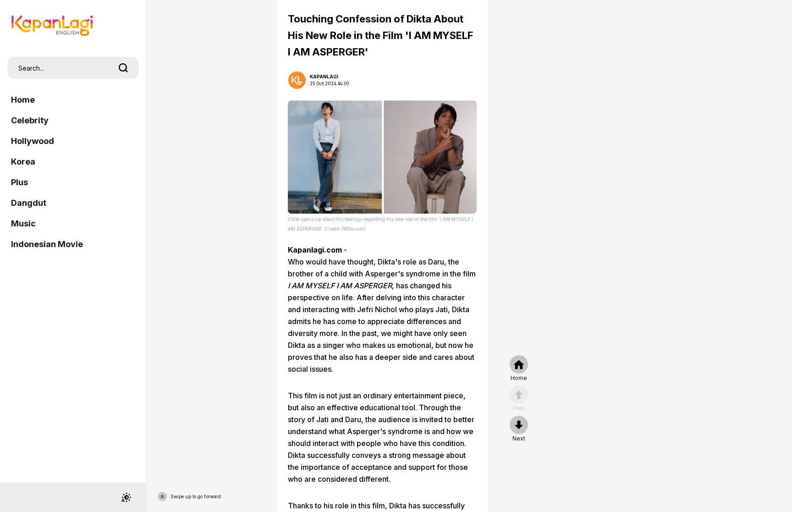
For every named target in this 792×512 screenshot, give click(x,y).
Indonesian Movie (47, 244)
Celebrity (30, 120)
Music (23, 223)
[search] (123, 68)
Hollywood (32, 141)
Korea (23, 161)
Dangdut (28, 203)
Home (23, 100)
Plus (19, 182)
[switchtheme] (126, 497)
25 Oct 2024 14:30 (329, 84)
